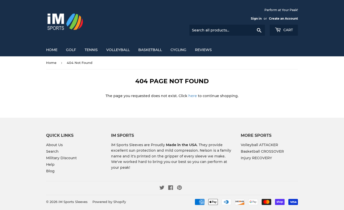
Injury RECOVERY (256, 158)
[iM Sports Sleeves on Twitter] (161, 188)
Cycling (178, 50)
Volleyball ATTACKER (259, 145)
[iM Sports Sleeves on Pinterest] (179, 188)
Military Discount (61, 158)
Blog (50, 171)
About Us (54, 145)
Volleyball (118, 50)
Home (51, 50)
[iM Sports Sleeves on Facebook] (170, 188)
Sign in (256, 18)
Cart (287, 30)
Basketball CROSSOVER (262, 151)
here (192, 96)
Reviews (203, 50)
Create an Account (283, 18)
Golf (71, 50)
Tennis (91, 50)
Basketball (150, 50)
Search (52, 151)
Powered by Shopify (109, 202)
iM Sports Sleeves (73, 202)
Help (50, 164)
